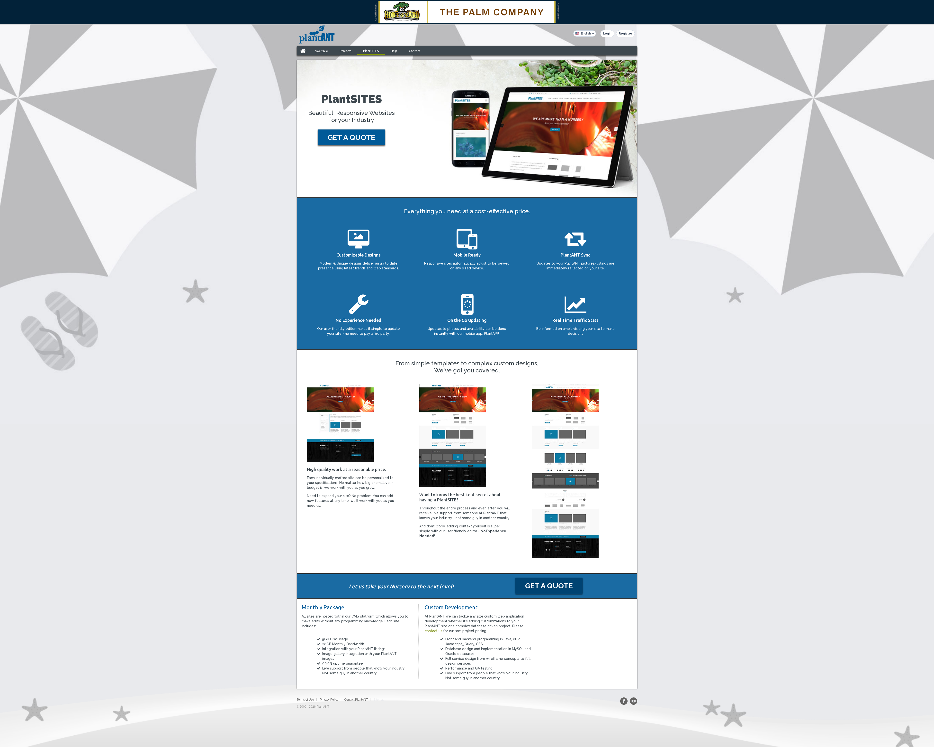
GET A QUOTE (351, 137)
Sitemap (379, 699)
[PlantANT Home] (317, 34)
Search (320, 51)
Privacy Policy (329, 699)
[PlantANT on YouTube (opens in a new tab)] (633, 701)
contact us (433, 631)
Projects (345, 50)
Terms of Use (305, 699)
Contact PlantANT (356, 699)
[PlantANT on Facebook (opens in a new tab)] (624, 701)
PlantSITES (371, 50)
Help (394, 50)
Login (607, 33)
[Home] (303, 50)
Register (625, 33)
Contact (414, 50)
